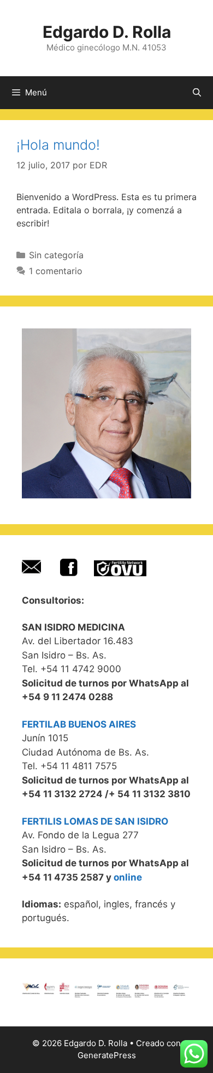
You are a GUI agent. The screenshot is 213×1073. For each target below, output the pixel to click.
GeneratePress (107, 1055)
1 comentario (55, 270)
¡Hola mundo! (58, 145)
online (128, 877)
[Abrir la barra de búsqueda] (197, 92)
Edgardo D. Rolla (107, 32)
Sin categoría (56, 254)
